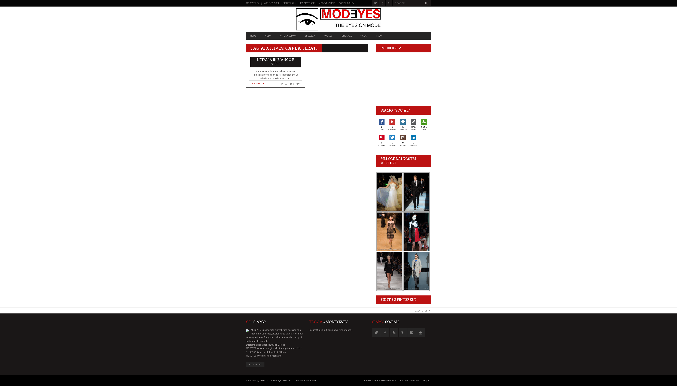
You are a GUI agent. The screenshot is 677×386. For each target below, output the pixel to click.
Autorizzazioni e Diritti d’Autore (380, 380)
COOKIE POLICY (346, 3)
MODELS (328, 35)
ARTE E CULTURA (288, 35)
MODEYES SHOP (327, 3)
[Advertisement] (402, 79)
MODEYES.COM (271, 3)
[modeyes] (338, 19)
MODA (268, 35)
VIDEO (379, 35)
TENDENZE (346, 35)
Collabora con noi (409, 380)
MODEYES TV (252, 3)
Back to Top (421, 310)
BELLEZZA (310, 35)
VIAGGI (363, 35)
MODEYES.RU (289, 3)
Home (253, 35)
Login (426, 380)
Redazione (255, 364)
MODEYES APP (307, 3)
